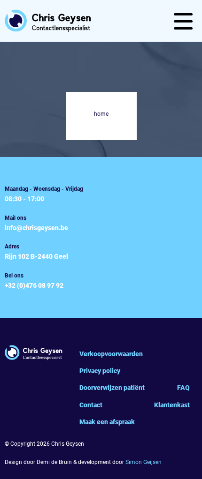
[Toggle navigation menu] (183, 21)
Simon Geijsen (143, 462)
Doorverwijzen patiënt (112, 387)
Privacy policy (99, 370)
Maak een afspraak (107, 422)
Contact (90, 405)
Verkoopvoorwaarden (111, 354)
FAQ (183, 387)
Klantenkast (172, 405)
